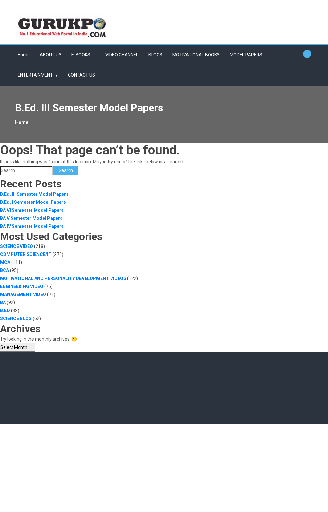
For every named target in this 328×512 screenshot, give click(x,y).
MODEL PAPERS (246, 54)
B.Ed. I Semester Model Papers (33, 202)
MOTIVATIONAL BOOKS (196, 54)
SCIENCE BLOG (16, 318)
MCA (5, 262)
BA (3, 302)
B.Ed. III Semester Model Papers (34, 194)
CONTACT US (81, 75)
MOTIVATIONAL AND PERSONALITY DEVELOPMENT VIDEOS (63, 278)
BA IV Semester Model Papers (32, 226)
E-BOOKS (80, 54)
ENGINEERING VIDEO (21, 286)
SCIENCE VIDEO (16, 246)
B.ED (5, 310)
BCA (4, 270)
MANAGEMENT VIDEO (23, 294)
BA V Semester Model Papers (31, 218)
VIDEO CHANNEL (121, 54)
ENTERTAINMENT (35, 75)
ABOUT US (51, 54)
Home (24, 54)
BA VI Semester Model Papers (32, 210)
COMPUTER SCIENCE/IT (26, 254)
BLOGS (155, 54)
